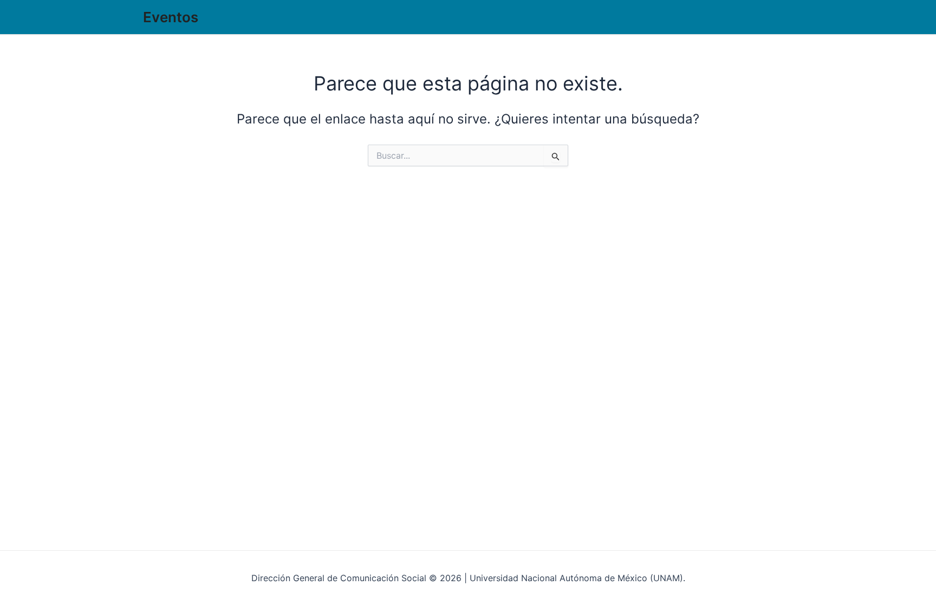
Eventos (170, 17)
